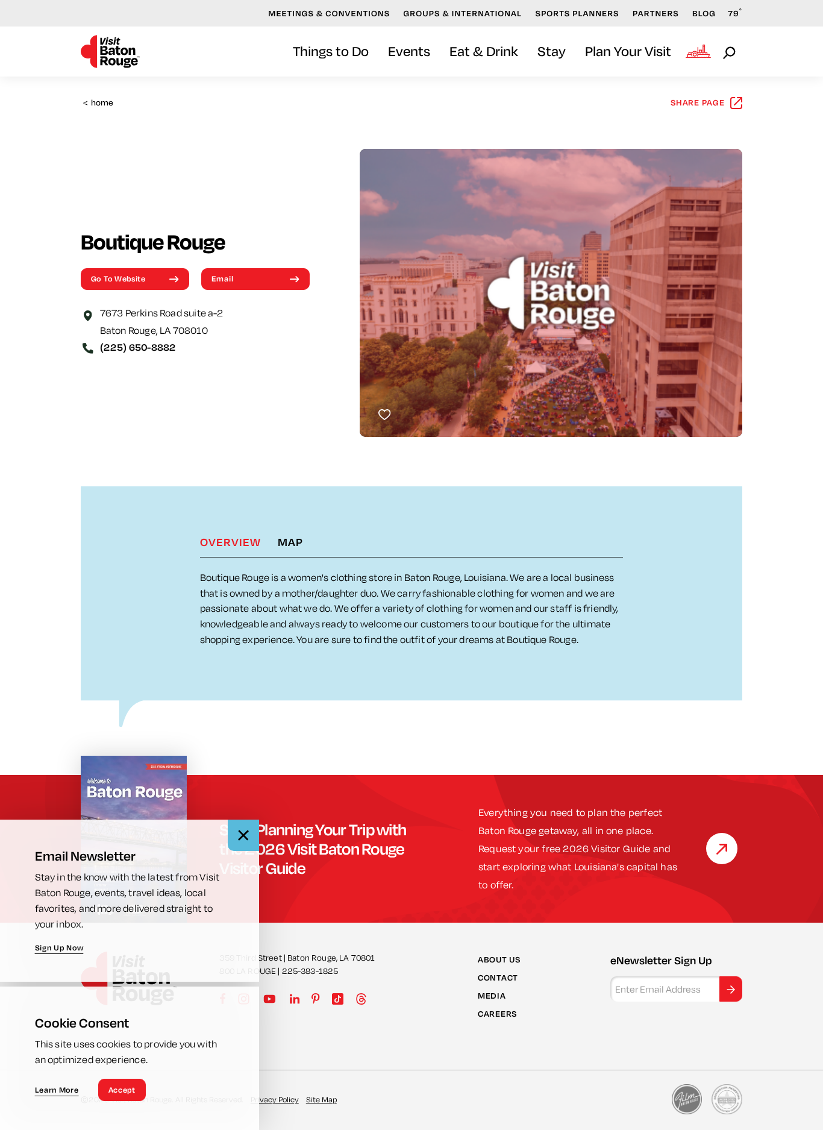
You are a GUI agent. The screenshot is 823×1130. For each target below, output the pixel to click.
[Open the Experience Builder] (698, 51)
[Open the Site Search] (730, 52)
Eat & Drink (483, 51)
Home (98, 102)
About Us (499, 959)
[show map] (88, 314)
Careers (497, 1013)
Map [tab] (290, 542)
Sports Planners (577, 13)
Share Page (698, 102)
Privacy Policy (275, 1099)
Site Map (321, 1099)
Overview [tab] (230, 542)
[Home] (110, 52)
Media (492, 995)
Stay (551, 51)
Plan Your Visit (628, 51)
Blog (704, 13)
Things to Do (331, 51)
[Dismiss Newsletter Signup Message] (243, 835)
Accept (122, 1089)
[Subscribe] (730, 989)
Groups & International (463, 13)
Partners (656, 13)
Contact (498, 977)
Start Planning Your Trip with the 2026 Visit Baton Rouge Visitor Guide (312, 848)
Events (409, 51)
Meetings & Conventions (329, 13)
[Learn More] (721, 848)
